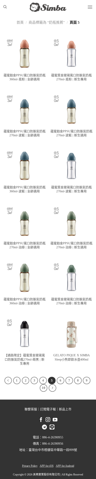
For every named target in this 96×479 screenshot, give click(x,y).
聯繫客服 (31, 409)
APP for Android (65, 465)
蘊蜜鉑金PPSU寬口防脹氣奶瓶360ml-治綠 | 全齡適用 (25, 301)
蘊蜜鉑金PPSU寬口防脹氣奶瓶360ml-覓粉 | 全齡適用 (25, 77)
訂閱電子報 (48, 409)
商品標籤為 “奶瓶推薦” (47, 22)
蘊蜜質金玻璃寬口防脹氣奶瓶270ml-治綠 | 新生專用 (71, 301)
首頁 (20, 22)
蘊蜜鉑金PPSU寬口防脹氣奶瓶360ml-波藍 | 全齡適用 (25, 189)
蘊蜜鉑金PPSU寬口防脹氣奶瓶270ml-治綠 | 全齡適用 (25, 245)
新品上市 (65, 409)
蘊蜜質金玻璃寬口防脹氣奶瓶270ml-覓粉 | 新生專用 (71, 77)
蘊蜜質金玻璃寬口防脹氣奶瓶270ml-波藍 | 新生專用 (71, 189)
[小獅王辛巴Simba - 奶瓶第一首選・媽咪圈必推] (48, 7)
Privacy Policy (30, 465)
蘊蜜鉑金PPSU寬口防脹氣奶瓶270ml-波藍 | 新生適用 (71, 133)
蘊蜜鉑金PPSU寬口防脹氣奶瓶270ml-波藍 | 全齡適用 (25, 133)
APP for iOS (47, 465)
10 (43, 388)
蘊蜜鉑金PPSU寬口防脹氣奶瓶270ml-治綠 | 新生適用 (71, 245)
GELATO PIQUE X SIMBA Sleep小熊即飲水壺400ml (71, 357)
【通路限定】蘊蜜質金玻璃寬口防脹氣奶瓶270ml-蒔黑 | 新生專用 (24, 359)
